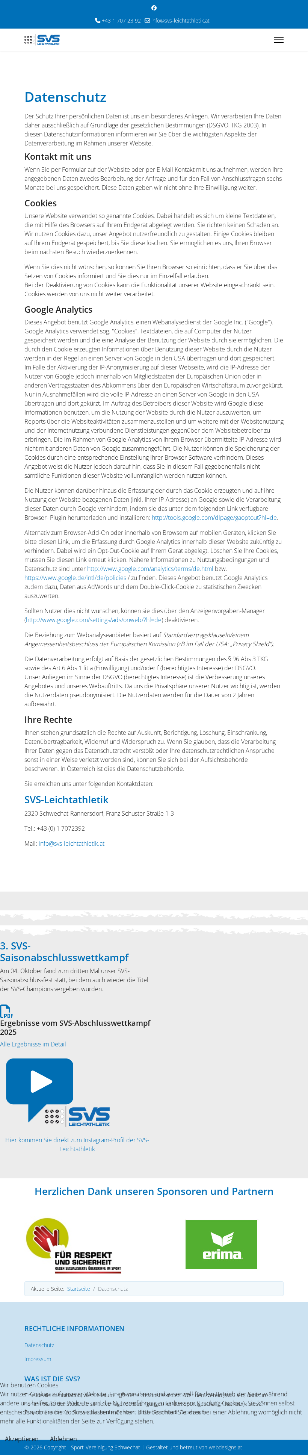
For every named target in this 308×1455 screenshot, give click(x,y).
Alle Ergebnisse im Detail (33, 1044)
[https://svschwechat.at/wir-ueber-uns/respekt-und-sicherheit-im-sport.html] (86, 1245)
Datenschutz (39, 1345)
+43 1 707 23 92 (121, 20)
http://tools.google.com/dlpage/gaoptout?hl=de (214, 517)
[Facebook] (154, 7)
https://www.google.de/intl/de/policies (75, 578)
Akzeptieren (22, 1439)
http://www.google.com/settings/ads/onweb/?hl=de (94, 620)
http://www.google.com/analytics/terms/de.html (150, 569)
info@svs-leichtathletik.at (180, 20)
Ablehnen (63, 1439)
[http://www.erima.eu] (222, 1244)
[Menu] (279, 40)
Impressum (37, 1359)
